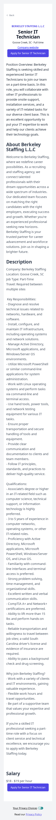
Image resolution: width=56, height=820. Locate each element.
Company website (28, 47)
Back (11, 15)
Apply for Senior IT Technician (28, 53)
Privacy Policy (34, 814)
